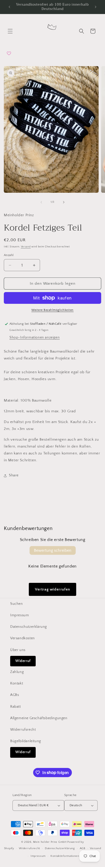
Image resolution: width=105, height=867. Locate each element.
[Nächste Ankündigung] (95, 7)
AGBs (14, 695)
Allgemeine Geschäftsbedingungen (39, 718)
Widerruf (23, 661)
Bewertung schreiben (52, 550)
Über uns (17, 650)
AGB (82, 848)
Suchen (16, 604)
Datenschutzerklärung (28, 627)
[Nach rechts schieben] (63, 202)
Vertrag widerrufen (52, 589)
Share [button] (14, 475)
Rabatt (15, 707)
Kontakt (16, 683)
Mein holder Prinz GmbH (50, 842)
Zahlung (17, 672)
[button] (10, 31)
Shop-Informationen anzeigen (34, 337)
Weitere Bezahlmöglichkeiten (52, 310)
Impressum (19, 615)
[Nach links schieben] (41, 202)
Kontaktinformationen (64, 856)
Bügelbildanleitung (25, 741)
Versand (26, 246)
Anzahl (9, 255)
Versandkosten (22, 638)
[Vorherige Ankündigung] (9, 7)
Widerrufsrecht (23, 730)
